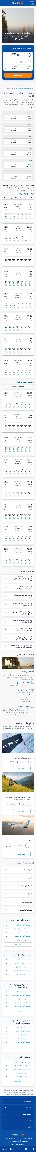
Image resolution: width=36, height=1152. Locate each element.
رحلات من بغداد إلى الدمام (23, 974)
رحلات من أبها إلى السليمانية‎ (22, 1035)
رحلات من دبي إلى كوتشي (22, 1065)
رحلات (20, 86)
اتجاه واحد (15, 48)
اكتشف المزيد (22, 768)
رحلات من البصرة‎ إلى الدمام (22, 963)
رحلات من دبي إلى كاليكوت (22, 1069)
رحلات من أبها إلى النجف (23, 1038)
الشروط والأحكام (13, 1141)
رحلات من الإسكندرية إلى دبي (22, 1077)
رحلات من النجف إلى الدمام (22, 971)
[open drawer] (32, 2)
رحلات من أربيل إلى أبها (24, 925)
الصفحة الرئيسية (29, 86)
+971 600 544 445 (18, 1144)
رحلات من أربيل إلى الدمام (23, 936)
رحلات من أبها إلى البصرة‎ (23, 1031)
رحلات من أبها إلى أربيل (24, 1027)
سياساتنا (25, 1141)
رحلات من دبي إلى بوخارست (22, 1062)
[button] (18, 579)
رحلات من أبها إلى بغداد (23, 1042)
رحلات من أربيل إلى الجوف (23, 932)
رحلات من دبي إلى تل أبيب (22, 1073)
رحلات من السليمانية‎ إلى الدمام (21, 967)
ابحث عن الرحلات (17, 75)
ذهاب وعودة (26, 48)
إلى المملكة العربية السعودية (26, 88)
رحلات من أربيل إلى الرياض (23, 940)
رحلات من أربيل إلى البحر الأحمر (21, 929)
